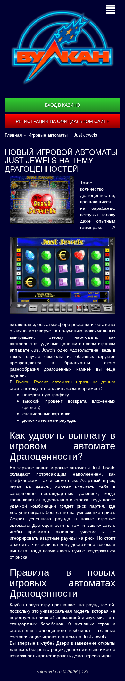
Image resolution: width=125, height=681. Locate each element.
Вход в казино (62, 105)
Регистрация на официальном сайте (62, 121)
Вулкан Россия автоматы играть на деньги (65, 381)
